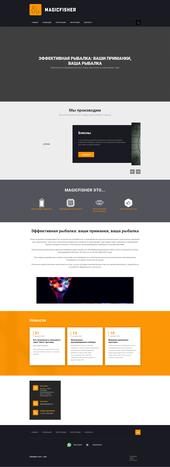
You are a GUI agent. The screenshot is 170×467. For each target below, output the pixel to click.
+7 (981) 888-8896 (46, 413)
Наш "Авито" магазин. (40, 345)
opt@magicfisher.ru (46, 404)
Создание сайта (133, 457)
